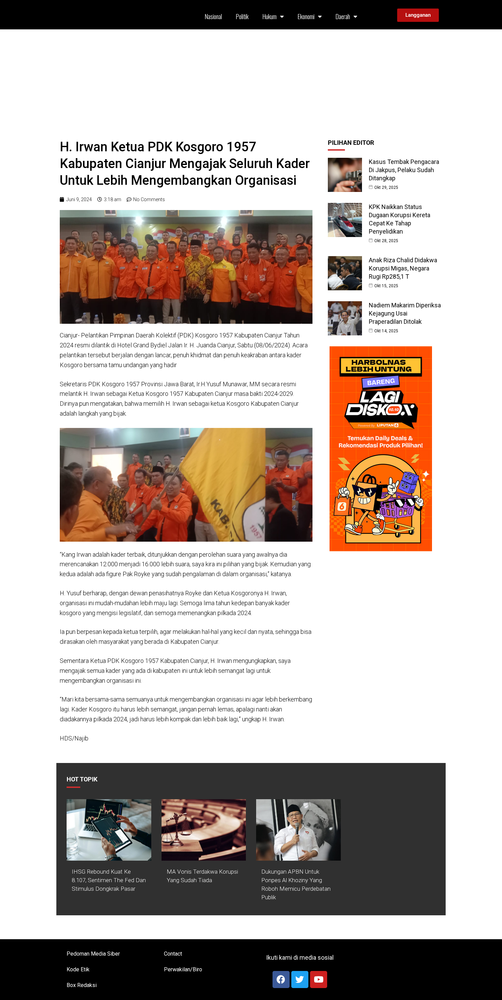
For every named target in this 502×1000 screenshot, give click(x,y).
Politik (242, 16)
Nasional (213, 16)
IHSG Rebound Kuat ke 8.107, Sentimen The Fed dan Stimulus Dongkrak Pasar (109, 880)
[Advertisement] (251, 80)
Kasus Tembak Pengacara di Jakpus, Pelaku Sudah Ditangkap (404, 170)
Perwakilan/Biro (183, 969)
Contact (173, 953)
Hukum (269, 16)
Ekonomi (306, 16)
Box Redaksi (82, 985)
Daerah (342, 16)
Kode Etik (78, 969)
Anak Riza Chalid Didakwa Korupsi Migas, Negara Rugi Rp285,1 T (403, 268)
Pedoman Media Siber (93, 953)
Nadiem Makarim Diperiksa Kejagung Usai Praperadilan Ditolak (405, 313)
